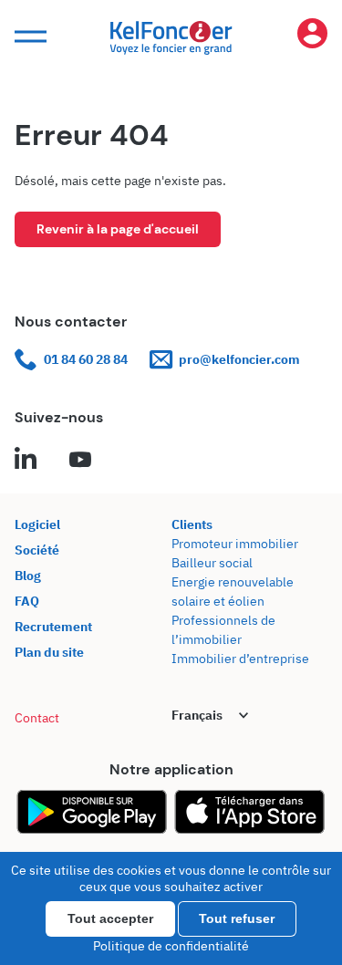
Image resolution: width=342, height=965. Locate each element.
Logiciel (37, 524)
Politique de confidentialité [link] (171, 946)
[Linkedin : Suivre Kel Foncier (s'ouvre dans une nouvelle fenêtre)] (25, 460)
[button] (28, 37)
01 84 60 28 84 (86, 359)
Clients (191, 524)
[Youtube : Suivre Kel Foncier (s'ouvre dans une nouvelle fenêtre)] (80, 460)
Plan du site (49, 652)
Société (37, 550)
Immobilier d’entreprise (240, 658)
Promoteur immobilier (234, 543)
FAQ (27, 601)
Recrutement (53, 626)
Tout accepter (110, 918)
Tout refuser (237, 918)
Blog (28, 575)
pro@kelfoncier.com (239, 359)
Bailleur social (212, 563)
